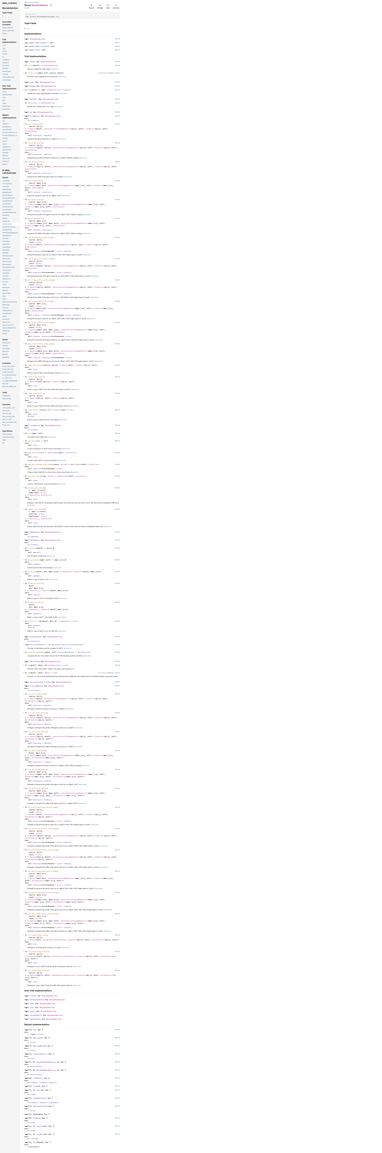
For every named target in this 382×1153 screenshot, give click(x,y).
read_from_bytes (35, 365)
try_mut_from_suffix (37, 788)
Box (56, 453)
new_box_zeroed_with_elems (40, 464)
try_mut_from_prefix (37, 769)
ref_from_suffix (35, 162)
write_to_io (33, 621)
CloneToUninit (40, 1054)
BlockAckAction (37, 39)
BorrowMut (38, 1046)
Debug (32, 86)
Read (32, 416)
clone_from (33, 73)
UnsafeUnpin (36, 1015)
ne (29, 673)
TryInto (40, 1134)
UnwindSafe (35, 1019)
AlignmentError (64, 129)
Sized (35, 369)
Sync (32, 1007)
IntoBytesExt (39, 1098)
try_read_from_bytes (37, 935)
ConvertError (50, 129)
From (35, 1086)
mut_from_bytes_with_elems (40, 301)
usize (38, 242)
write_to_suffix (35, 602)
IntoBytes (36, 192)
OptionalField (40, 1106)
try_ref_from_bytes (37, 694)
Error (70, 410)
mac (37, 2)
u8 (57, 17)
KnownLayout (37, 135)
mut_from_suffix (35, 218)
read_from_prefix (36, 377)
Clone (32, 61)
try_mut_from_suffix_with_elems (43, 914)
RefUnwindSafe (37, 1000)
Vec (66, 476)
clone (30, 65)
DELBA (37, 50)
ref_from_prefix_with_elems (41, 259)
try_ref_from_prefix (37, 713)
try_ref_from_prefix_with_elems (43, 829)
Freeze (33, 996)
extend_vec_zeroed (36, 488)
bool (67, 665)
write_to (32, 572)
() (38, 495)
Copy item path (51, 5)
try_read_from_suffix (38, 970)
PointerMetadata (37, 645)
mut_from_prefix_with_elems (41, 322)
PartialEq (35, 661)
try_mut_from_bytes (37, 751)
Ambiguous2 (49, 1070)
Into (38, 1090)
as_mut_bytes (34, 560)
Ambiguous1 (49, 1062)
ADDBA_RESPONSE (42, 46)
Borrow (36, 1038)
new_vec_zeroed (35, 476)
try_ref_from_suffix (37, 732)
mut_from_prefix (35, 200)
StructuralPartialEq (40, 682)
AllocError (71, 453)
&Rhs (47, 673)
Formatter (51, 90)
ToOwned (37, 1118)
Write (32, 627)
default (31, 103)
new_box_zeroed (35, 453)
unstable (110, 73)
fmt (29, 90)
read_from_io (34, 410)
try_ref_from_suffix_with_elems (43, 850)
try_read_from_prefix (38, 951)
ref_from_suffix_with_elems (41, 280)
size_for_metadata (36, 652)
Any (34, 1030)
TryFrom (40, 1126)
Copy (32, 82)
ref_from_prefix (35, 143)
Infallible (30, 131)
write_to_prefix (35, 583)
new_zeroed (33, 441)
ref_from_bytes (35, 124)
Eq (31, 112)
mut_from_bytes (35, 181)
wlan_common (29, 2)
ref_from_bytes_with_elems (40, 237)
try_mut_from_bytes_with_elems (42, 871)
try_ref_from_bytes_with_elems (42, 807)
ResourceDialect (36, 1066)
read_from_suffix (36, 393)
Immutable (47, 135)
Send (32, 1003)
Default (34, 99)
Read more (55, 69)
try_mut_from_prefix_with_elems (43, 892)
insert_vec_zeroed (36, 509)
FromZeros (35, 425)
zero (30, 433)
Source (26, 8)
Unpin (32, 1011)
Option (81, 652)
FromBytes (35, 116)
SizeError (90, 129)
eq (29, 665)
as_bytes (32, 548)
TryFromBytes (36, 686)
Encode (39, 1062)
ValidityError (31, 701)
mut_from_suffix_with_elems (41, 344)
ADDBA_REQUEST (41, 43)
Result (68, 90)
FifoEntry (38, 1078)
